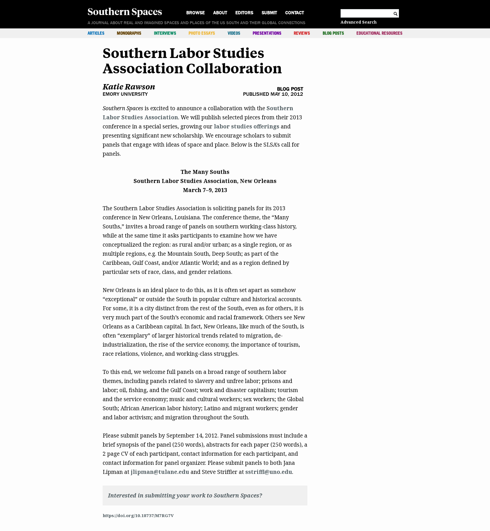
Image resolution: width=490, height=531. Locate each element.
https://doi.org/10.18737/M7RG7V (138, 515)
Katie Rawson (129, 86)
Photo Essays (202, 33)
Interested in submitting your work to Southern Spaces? (185, 495)
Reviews (302, 33)
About (220, 12)
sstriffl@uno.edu (268, 472)
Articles (96, 33)
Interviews (165, 33)
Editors (244, 12)
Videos (234, 33)
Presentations (267, 33)
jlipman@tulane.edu (160, 472)
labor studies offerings (246, 126)
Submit (269, 12)
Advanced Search (359, 22)
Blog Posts (333, 33)
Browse (195, 12)
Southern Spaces (125, 11)
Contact (294, 12)
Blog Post (290, 89)
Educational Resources (379, 33)
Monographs (129, 33)
